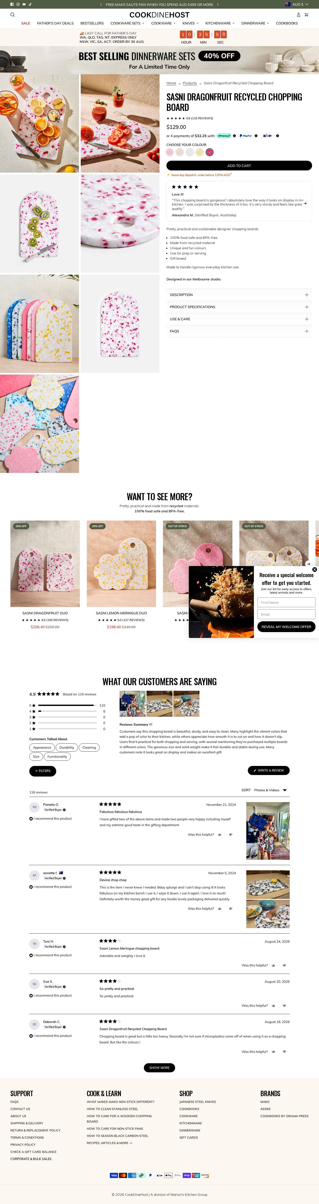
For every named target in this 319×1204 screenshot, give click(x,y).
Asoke (265, 1109)
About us (18, 1116)
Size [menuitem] (36, 756)
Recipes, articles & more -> (109, 1143)
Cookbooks (189, 1109)
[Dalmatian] (189, 152)
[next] (218, 4)
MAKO (265, 1102)
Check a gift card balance (33, 1152)
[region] (160, 704)
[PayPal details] (256, 136)
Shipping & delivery (26, 1123)
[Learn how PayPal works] (245, 136)
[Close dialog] (315, 569)
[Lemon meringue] (199, 152)
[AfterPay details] (234, 136)
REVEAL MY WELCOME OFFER (286, 627)
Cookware (188, 1116)
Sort (247, 790)
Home (171, 83)
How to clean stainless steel (112, 1109)
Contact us (20, 1109)
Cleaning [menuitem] (89, 747)
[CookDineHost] (159, 15)
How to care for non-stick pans (115, 1129)
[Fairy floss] (169, 152)
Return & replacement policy (35, 1130)
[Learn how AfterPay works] (224, 136)
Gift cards (188, 1137)
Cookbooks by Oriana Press (284, 1116)
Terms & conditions (27, 1137)
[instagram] (18, 4)
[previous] (101, 4)
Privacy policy (23, 1145)
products (190, 83)
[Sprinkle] (179, 152)
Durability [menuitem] (66, 747)
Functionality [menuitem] (57, 756)
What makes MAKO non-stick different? (120, 1102)
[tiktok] (30, 4)
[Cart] (306, 15)
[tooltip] (150, 724)
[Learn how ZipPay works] (267, 136)
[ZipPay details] (277, 136)
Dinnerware (189, 1130)
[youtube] (24, 4)
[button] (239, 118)
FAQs (14, 1102)
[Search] (12, 15)
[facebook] (12, 4)
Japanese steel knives (197, 1102)
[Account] (298, 15)
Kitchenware (190, 1123)
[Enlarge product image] (39, 123)
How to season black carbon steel (117, 1136)
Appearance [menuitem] (42, 747)
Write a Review (273, 771)
